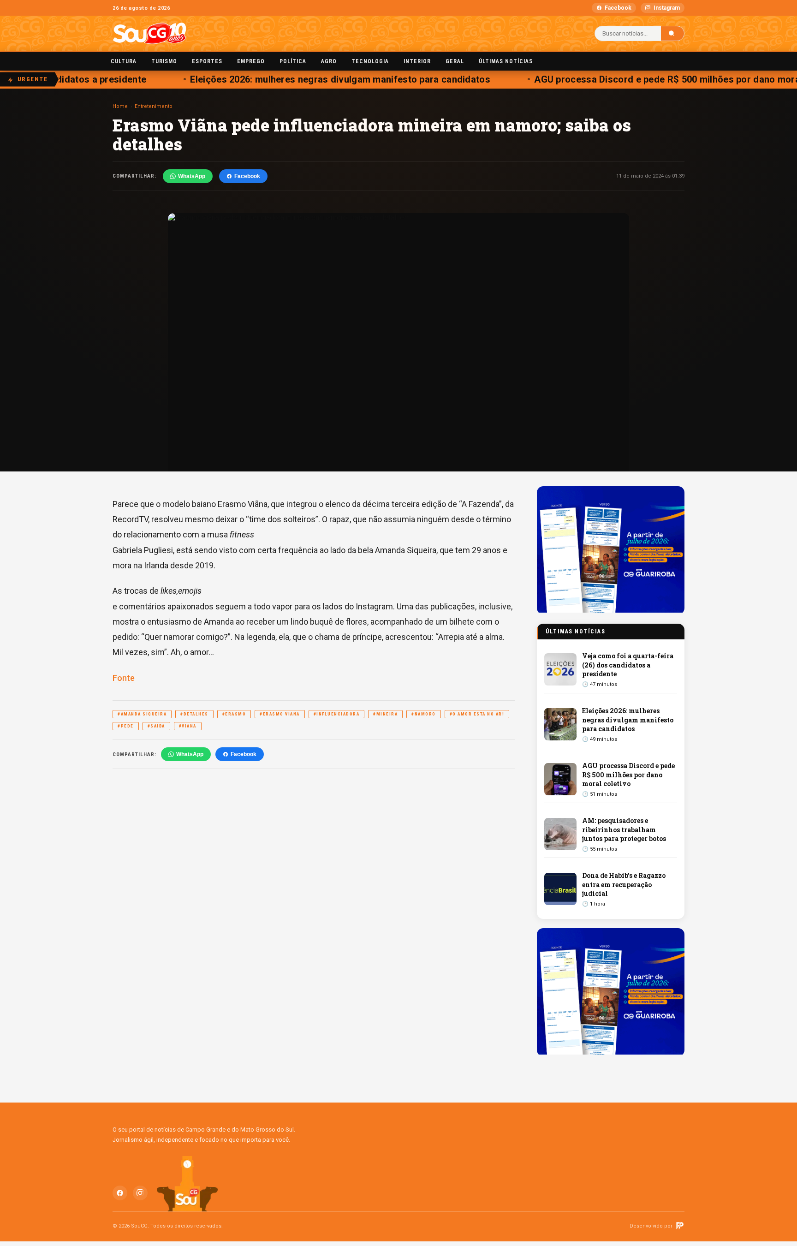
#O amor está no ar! (477, 714)
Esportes (207, 61)
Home (120, 106)
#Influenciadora (337, 714)
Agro (329, 61)
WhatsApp (191, 176)
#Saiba (156, 726)
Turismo (164, 61)
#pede (126, 726)
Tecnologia (370, 61)
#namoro (423, 714)
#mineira (385, 714)
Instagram (667, 8)
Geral (455, 61)
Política (293, 61)
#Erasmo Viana (280, 714)
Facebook (618, 8)
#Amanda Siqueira (142, 714)
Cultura (124, 61)
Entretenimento (153, 106)
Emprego (251, 61)
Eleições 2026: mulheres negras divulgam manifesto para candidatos (328, 79)
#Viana (187, 726)
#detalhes (194, 714)
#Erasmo (234, 714)
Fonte (124, 678)
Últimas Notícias (506, 61)
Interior (417, 61)
